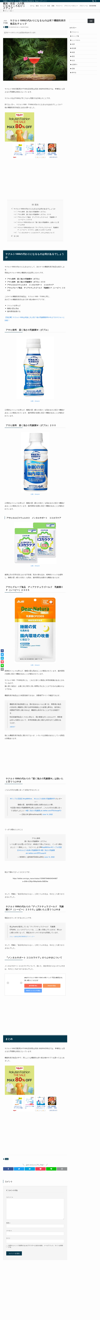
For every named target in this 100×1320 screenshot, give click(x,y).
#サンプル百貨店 (16, 798)
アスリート (75, 32)
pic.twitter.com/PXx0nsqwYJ (50, 810)
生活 (6, 27)
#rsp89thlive (27, 798)
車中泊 (74, 72)
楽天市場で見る (33, 985)
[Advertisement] (35, 179)
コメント (9, 1197)
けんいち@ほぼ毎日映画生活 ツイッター (22, 936)
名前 (8, 1223)
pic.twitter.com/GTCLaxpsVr (36, 853)
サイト (8, 1238)
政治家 (74, 48)
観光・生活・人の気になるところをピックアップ (14, 5)
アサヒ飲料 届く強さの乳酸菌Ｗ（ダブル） (32, 211)
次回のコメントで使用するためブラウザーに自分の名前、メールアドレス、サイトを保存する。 (35, 1246)
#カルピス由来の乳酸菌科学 (44, 798)
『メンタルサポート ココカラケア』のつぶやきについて (35, 232)
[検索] (95, 1)
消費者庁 (12, 727)
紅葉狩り (74, 64)
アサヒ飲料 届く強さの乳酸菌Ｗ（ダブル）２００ (34, 214)
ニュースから (76, 40)
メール (9, 1230)
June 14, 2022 (47, 814)
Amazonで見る (52, 985)
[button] (8, 1169)
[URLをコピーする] (62, 1169)
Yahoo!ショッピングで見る (33, 990)
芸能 (73, 68)
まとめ (16, 236)
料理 (73, 52)
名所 (73, 44)
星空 (73, 56)
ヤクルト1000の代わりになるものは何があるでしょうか (34, 208)
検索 (91, 21)
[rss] (93, 1)
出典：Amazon (35, 401)
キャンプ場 (75, 36)
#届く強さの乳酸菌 (33, 810)
